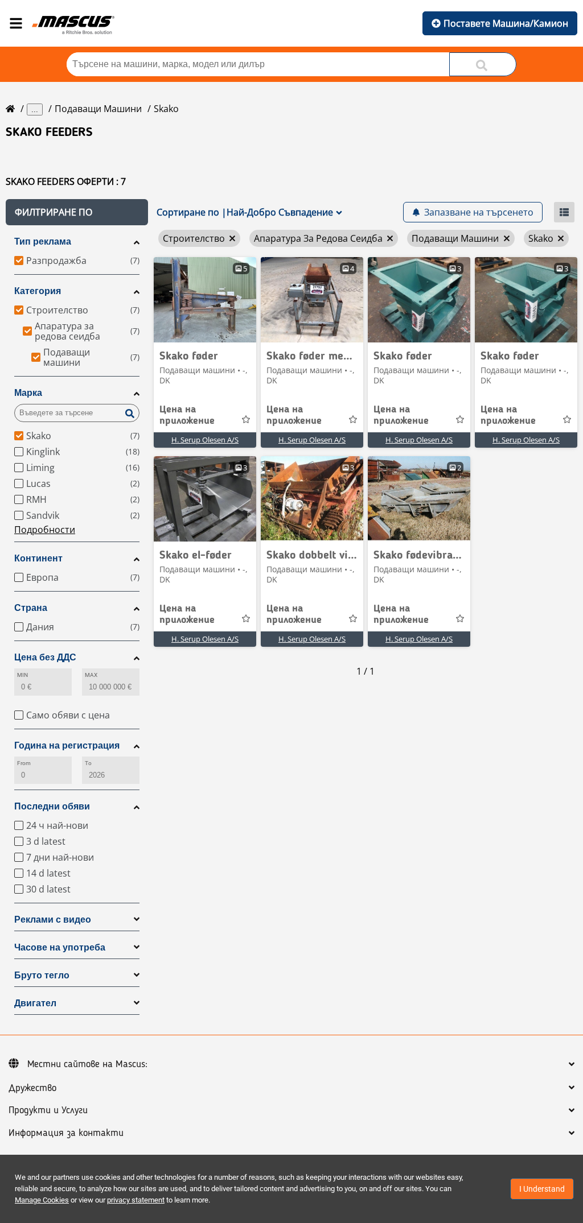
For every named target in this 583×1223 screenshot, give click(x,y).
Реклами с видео (52, 919)
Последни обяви (52, 806)
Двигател (35, 1003)
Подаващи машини (98, 108)
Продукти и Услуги (48, 1110)
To (88, 763)
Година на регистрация (67, 745)
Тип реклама (42, 241)
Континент (38, 558)
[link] (205, 299)
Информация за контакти (66, 1133)
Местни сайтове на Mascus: (87, 1064)
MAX (91, 675)
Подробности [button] (44, 529)
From (24, 763)
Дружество (32, 1088)
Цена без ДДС (45, 657)
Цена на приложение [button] (187, 415)
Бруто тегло (41, 975)
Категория (37, 291)
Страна (30, 608)
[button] (77, 212)
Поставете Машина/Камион (506, 23)
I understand (542, 1188)
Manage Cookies (42, 1200)
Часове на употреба (59, 947)
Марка (28, 393)
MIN (22, 675)
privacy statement (136, 1200)
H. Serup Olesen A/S (205, 440)
